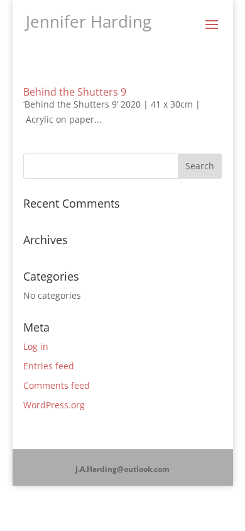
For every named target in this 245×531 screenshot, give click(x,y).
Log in (35, 346)
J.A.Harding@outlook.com (122, 469)
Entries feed (48, 366)
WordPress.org (54, 405)
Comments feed (56, 385)
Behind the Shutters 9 (74, 92)
